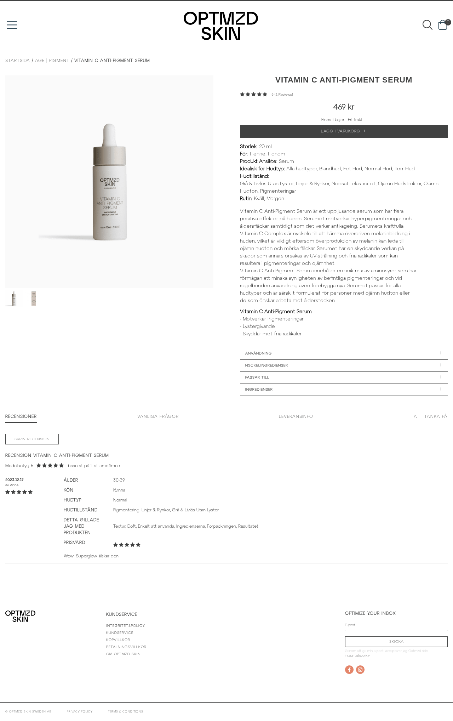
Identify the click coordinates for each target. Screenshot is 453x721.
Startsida (17, 61)
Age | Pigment (52, 61)
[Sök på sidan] (427, 25)
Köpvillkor (118, 640)
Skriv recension (32, 439)
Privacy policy (80, 711)
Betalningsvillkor (126, 647)
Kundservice (119, 633)
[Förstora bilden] (109, 181)
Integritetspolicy (125, 626)
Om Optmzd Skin (123, 654)
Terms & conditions (125, 711)
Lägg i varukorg (343, 131)
